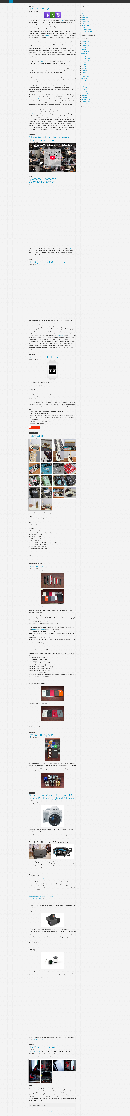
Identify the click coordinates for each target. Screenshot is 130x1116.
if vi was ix (31, 898)
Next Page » (52, 1111)
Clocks (33, 354)
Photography (32, 792)
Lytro (37, 1039)
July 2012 (83, 72)
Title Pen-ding (37, 566)
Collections (31, 433)
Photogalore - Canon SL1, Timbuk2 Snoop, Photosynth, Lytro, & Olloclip (51, 797)
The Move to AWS (40, 8)
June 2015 (84, 47)
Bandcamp (72, 248)
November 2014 (85, 49)
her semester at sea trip (38, 629)
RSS (82, 109)
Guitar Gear (36, 435)
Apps (30, 354)
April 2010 (84, 89)
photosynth (52, 896)
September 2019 (85, 41)
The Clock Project (86, 29)
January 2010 (84, 95)
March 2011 (84, 80)
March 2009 (84, 103)
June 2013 (84, 64)
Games (83, 19)
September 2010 (85, 84)
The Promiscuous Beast (43, 1047)
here (51, 769)
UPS (54, 41)
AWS (62, 20)
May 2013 (83, 66)
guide (37, 98)
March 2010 (84, 91)
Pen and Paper (38, 563)
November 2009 (85, 99)
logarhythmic (43, 896)
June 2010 (84, 88)
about (37, 1)
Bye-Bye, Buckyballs (41, 735)
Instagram (43, 1039)
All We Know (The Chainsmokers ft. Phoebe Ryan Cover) (50, 139)
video (28, 1)
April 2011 (84, 78)
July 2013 (83, 62)
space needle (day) (34, 896)
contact (42, 1)
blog (11, 1)
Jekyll (41, 61)
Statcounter (48, 35)
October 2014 (85, 51)
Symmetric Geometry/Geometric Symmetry (42, 180)
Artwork (83, 12)
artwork (22, 1)
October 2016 (85, 43)
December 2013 (85, 57)
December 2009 (85, 97)
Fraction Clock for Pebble (44, 357)
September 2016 (85, 45)
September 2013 (85, 61)
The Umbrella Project (87, 31)
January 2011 (84, 82)
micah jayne (4, 1)
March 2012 (84, 74)
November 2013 (85, 59)
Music (30, 134)
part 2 (41, 727)
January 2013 (84, 70)
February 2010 (85, 93)
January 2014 (84, 55)
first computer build (35, 1051)
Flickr (33, 1039)
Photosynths (43, 878)
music (15, 1)
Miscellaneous (85, 21)
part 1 (35, 727)
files (33, 1)
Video (34, 134)
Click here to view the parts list (38, 1105)
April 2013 (84, 68)
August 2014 (84, 53)
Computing (31, 6)
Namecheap (32, 114)
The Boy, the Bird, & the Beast (47, 262)
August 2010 (84, 86)
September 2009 (85, 101)
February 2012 (85, 76)
